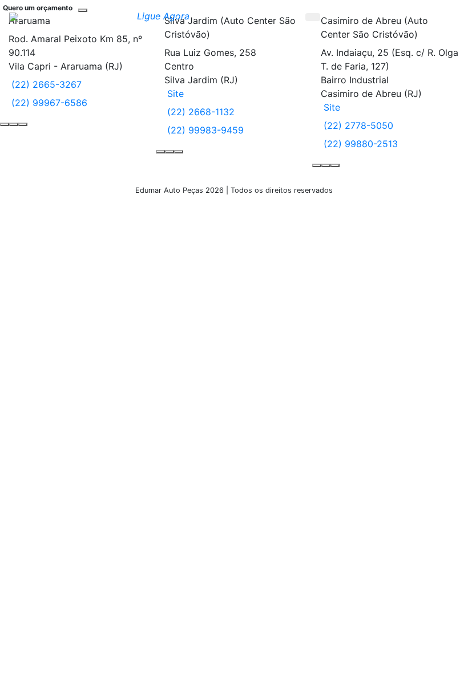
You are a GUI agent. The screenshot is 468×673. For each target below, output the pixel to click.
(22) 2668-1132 (199, 111)
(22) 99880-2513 (359, 143)
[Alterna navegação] (443, 16)
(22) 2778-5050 (357, 125)
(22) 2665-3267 (45, 84)
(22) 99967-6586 (48, 102)
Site (174, 93)
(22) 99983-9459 (204, 130)
